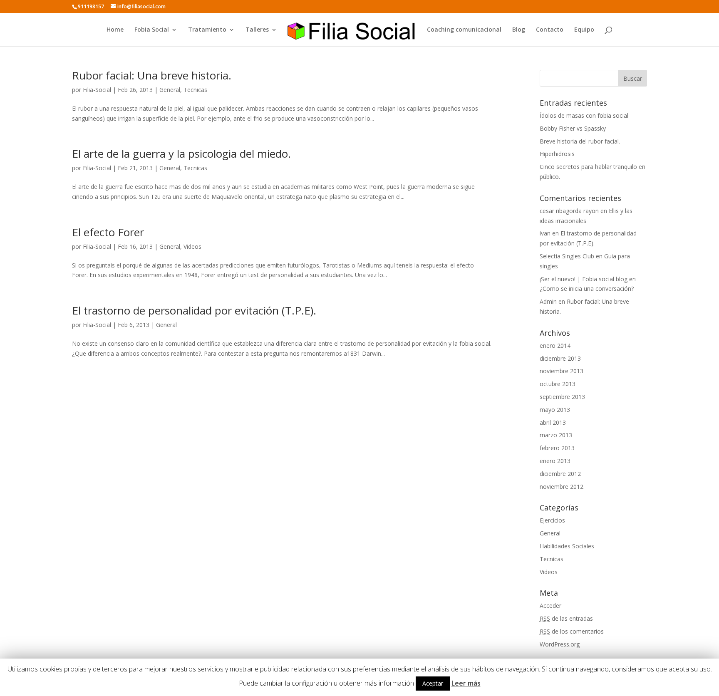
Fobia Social (151, 30)
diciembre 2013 (560, 358)
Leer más (466, 683)
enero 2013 (555, 461)
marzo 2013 (556, 435)
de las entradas (566, 618)
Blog (518, 30)
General (169, 90)
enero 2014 (555, 345)
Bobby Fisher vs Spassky (573, 128)
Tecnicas (195, 90)
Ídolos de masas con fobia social (584, 115)
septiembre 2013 (562, 397)
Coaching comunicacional (464, 30)
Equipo (584, 30)
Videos (192, 246)
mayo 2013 (555, 410)
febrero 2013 (557, 448)
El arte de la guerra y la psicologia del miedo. (181, 153)
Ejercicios (552, 520)
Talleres (257, 30)
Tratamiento (207, 30)
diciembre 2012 (560, 474)
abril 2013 (553, 422)
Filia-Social (97, 90)
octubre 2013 (557, 384)
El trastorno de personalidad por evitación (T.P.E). (194, 310)
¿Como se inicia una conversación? (587, 288)
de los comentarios (572, 631)
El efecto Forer (108, 232)
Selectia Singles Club (567, 256)
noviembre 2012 (561, 486)
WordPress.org (560, 644)
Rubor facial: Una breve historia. (151, 75)
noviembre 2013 (561, 371)
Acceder (550, 605)
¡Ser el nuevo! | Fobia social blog (583, 279)
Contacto (549, 30)
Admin (548, 301)
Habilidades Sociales (567, 546)
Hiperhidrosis (557, 154)
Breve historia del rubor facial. (580, 141)
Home (115, 30)
